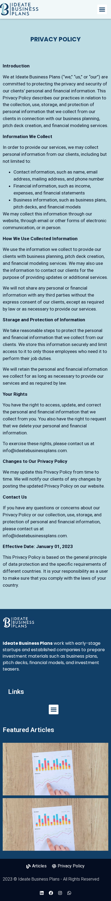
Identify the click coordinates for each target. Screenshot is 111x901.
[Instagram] (60, 893)
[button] (102, 9)
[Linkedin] (42, 893)
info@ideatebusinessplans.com (35, 450)
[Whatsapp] (69, 893)
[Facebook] (51, 893)
